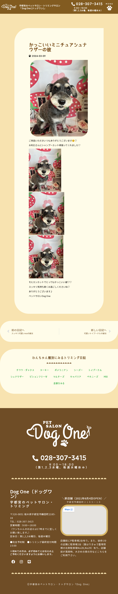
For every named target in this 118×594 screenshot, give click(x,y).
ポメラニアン (61, 370)
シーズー (78, 370)
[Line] (29, 561)
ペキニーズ (92, 377)
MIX (106, 377)
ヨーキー (44, 370)
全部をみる (59, 383)
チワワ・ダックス (25, 370)
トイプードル (95, 370)
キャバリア (75, 377)
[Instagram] (21, 561)
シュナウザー (17, 377)
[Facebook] (13, 561)
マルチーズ (58, 377)
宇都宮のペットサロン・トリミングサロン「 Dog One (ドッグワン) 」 (39, 7)
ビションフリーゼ (38, 377)
